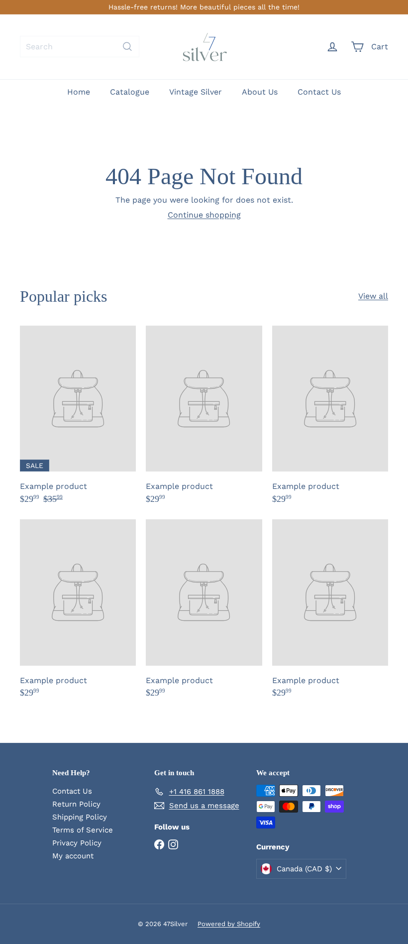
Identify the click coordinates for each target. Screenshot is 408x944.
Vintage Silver (195, 92)
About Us (260, 92)
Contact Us (319, 92)
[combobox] (79, 46)
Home (78, 92)
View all (373, 296)
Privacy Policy (77, 842)
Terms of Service (82, 830)
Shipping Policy (79, 817)
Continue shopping (204, 215)
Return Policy (76, 804)
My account (73, 855)
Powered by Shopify (229, 924)
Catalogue (129, 92)
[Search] (127, 46)
